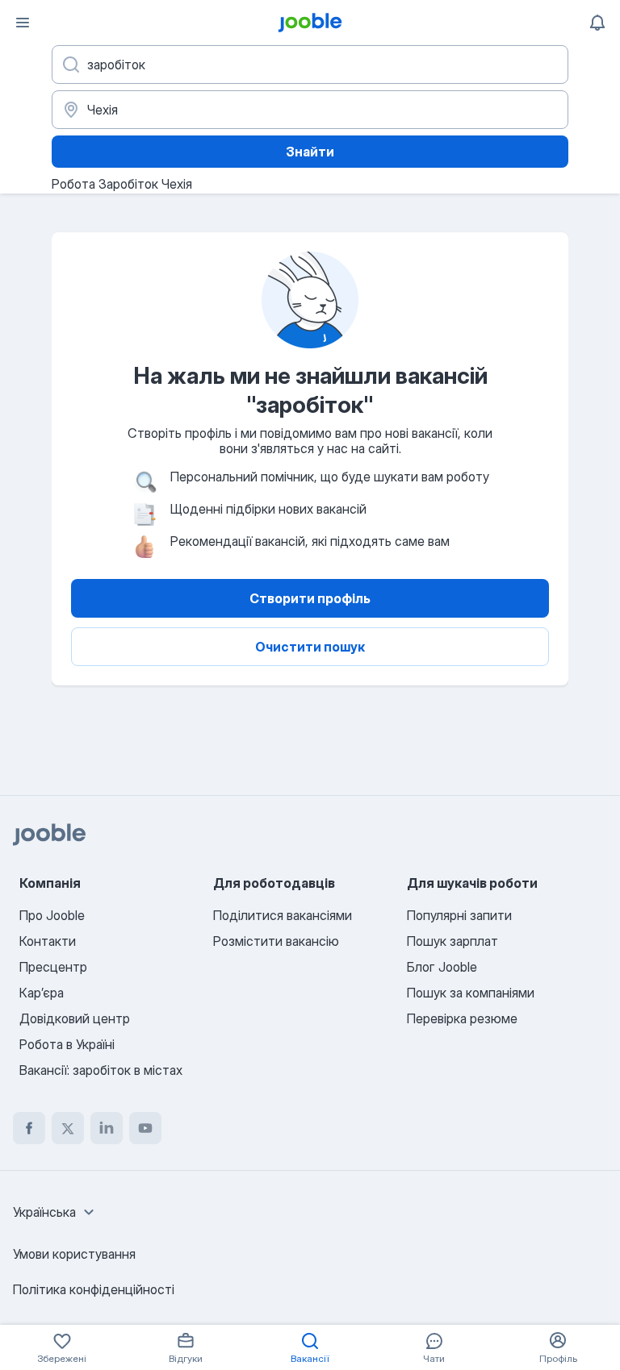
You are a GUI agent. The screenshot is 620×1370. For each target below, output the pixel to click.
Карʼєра (41, 993)
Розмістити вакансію (276, 941)
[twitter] (68, 1128)
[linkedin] (106, 1128)
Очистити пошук (310, 647)
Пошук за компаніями (470, 993)
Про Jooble (52, 915)
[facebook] (29, 1128)
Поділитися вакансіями (282, 915)
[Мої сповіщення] (597, 22)
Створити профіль (310, 598)
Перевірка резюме (462, 1018)
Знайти (310, 152)
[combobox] (55, 1212)
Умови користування (74, 1254)
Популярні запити (459, 915)
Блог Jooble (442, 967)
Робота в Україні (67, 1044)
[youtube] (145, 1128)
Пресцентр (53, 967)
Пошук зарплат (452, 941)
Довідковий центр (74, 1018)
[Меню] (22, 22)
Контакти (47, 941)
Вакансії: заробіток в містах (100, 1070)
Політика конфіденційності (93, 1289)
